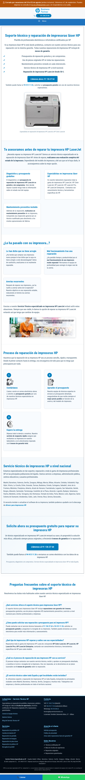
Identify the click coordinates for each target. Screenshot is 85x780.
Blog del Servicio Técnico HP (10, 720)
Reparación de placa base (10, 741)
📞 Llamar (21, 777)
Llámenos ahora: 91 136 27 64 (42, 79)
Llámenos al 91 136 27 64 (42, 547)
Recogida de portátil (8, 747)
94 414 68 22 (55, 709)
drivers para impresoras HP (16, 505)
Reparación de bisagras (9, 739)
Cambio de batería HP (9, 733)
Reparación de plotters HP (10, 744)
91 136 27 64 (44, 16)
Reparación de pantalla (9, 736)
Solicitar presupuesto (50, 730)
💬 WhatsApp (64, 777)
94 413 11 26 (28, 85)
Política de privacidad (50, 733)
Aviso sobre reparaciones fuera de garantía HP (58, 736)
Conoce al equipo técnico (10, 714)
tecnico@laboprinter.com (40, 5)
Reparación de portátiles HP (10, 730)
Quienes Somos (7, 717)
